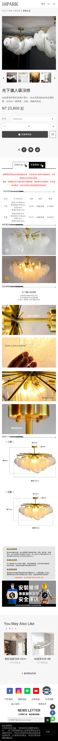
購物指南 (22, 699)
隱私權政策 (7, 738)
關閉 (54, 731)
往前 (6, 629)
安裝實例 (34, 164)
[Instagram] (19, 691)
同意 (48, 732)
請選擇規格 (17, 119)
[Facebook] (10, 691)
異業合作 (42, 704)
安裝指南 (36, 699)
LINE (30, 149)
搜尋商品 (48, 4)
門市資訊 (9, 699)
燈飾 (10, 11)
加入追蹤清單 (52, 134)
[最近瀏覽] (52, 706)
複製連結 (37, 149)
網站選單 (54, 4)
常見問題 (49, 699)
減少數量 (4, 126)
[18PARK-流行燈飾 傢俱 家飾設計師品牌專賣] (10, 4)
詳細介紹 (18, 164)
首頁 (4, 11)
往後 (16, 629)
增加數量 (53, 126)
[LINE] (27, 691)
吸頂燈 (17, 11)
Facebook (24, 149)
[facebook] (52, 713)
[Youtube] (36, 691)
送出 (48, 720)
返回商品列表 (30, 673)
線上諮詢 (15, 704)
